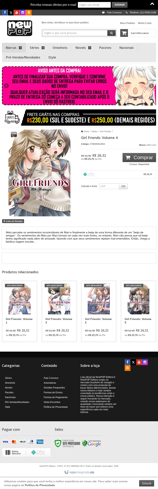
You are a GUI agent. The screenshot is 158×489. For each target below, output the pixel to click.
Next (151, 84)
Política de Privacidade (56, 407)
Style (7, 407)
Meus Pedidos (127, 23)
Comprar (142, 157)
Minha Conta (144, 23)
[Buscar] (111, 33)
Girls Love (151, 145)
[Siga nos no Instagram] (23, 12)
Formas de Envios (53, 392)
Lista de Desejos (14, 221)
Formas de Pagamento (56, 397)
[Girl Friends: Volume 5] (138, 311)
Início (86, 131)
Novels (8, 387)
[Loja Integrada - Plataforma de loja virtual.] (79, 472)
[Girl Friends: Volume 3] (59, 311)
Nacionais (10, 397)
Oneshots (10, 383)
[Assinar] (120, 5)
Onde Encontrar (52, 402)
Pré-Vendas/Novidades (17, 402)
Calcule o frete (89, 186)
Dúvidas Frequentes (54, 387)
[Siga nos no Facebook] (5, 12)
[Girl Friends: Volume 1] (19, 311)
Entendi (146, 483)
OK (123, 186)
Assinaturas (50, 383)
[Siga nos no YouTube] (139, 362)
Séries (94, 131)
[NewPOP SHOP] (19, 28)
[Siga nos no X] (11, 12)
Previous (7, 86)
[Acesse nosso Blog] (29, 12)
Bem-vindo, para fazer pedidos (65, 22)
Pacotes (9, 392)
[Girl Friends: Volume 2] (98, 311)
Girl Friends (105, 131)
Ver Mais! (22, 324)
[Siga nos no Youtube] (17, 12)
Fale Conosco (114, 12)
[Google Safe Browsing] (91, 443)
